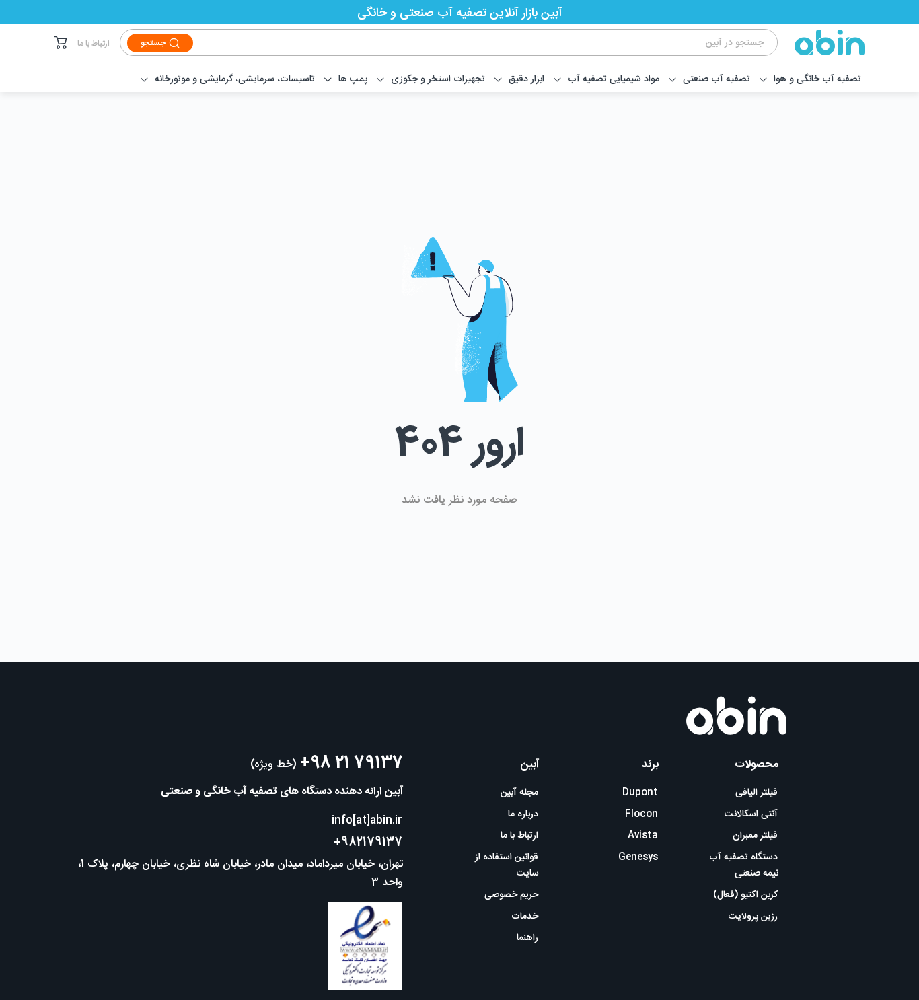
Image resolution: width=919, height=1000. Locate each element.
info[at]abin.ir (367, 821)
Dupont (640, 793)
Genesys (638, 857)
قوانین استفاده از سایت (507, 865)
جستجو (153, 43)
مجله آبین (519, 793)
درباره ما (523, 814)
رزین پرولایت (753, 916)
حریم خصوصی (511, 895)
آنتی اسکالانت (751, 814)
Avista (643, 836)
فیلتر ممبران (755, 836)
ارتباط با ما (93, 43)
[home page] (821, 42)
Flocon (641, 814)
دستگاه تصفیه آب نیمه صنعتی (743, 865)
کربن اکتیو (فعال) (745, 895)
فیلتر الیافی (756, 793)
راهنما (527, 938)
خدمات (524, 916)
